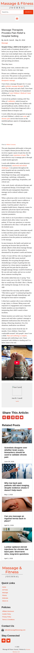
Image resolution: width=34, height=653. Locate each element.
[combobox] (12, 12)
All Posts (5, 590)
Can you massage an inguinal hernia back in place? (15, 518)
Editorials (5, 598)
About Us (5, 601)
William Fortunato (11, 144)
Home (4, 587)
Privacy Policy (6, 617)
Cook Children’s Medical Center (20, 93)
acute (25, 116)
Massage (5, 43)
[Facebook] (4, 641)
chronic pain (6, 119)
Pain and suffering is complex (17, 336)
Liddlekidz (11, 101)
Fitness (4, 595)
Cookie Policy (6, 614)
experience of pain (19, 155)
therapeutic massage (8, 80)
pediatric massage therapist (14, 86)
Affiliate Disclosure (8, 611)
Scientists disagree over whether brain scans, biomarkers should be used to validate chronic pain (15, 452)
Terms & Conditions (8, 619)
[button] (17, 18)
